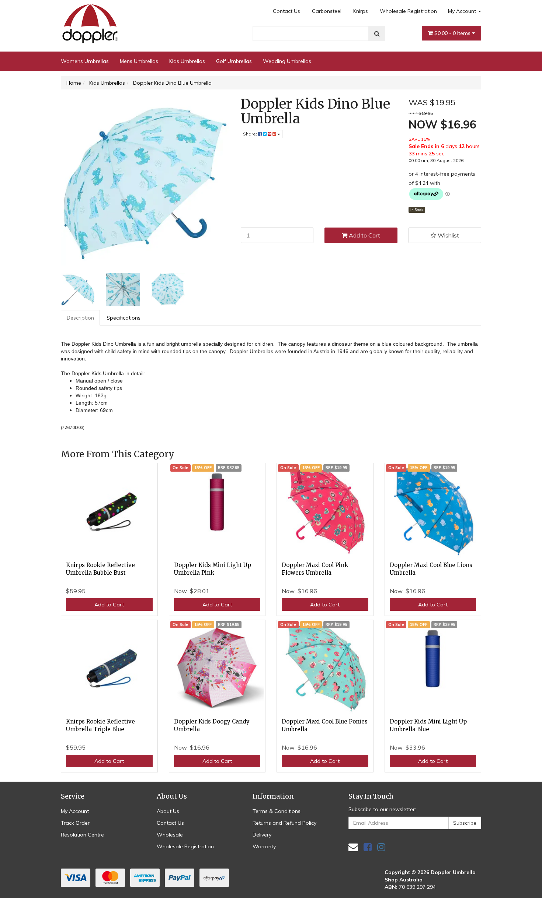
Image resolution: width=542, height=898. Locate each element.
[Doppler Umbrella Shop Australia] (90, 21)
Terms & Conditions (276, 811)
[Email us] (353, 847)
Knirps (360, 11)
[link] (368, 847)
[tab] (81, 317)
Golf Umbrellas (234, 61)
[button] (445, 235)
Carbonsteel (326, 11)
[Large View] (78, 290)
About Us (168, 811)
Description (80, 317)
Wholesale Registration (408, 11)
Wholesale (170, 834)
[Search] (377, 33)
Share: (250, 134)
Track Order (75, 823)
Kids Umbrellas (187, 61)
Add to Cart (363, 235)
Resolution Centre (82, 834)
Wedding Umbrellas (287, 61)
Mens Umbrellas (139, 61)
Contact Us (286, 11)
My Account (462, 11)
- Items (453, 33)
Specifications (123, 317)
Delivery (262, 834)
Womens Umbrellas (85, 61)
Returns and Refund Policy (284, 823)
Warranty (264, 846)
